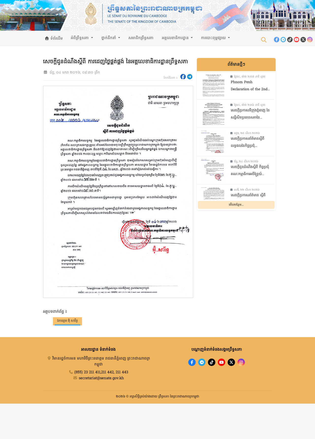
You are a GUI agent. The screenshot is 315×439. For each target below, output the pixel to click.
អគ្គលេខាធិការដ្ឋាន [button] (176, 38)
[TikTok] (290, 39)
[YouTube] (296, 39)
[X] (231, 362)
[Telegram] (283, 39)
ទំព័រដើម (56, 38)
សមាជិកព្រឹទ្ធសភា (141, 38)
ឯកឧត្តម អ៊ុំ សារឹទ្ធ (67, 320)
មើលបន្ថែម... (236, 205)
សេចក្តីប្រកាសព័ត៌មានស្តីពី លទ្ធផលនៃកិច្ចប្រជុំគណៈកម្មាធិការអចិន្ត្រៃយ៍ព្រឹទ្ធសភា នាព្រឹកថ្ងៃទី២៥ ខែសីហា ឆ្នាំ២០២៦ (249, 143)
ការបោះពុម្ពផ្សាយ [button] (214, 38)
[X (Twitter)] (303, 39)
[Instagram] (310, 39)
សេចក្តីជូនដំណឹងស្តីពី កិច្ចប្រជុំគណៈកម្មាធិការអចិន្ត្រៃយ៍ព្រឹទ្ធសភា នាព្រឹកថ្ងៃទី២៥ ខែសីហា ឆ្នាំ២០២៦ (250, 171)
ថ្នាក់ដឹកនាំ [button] (109, 38)
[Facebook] (276, 39)
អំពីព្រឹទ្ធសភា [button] (80, 38)
